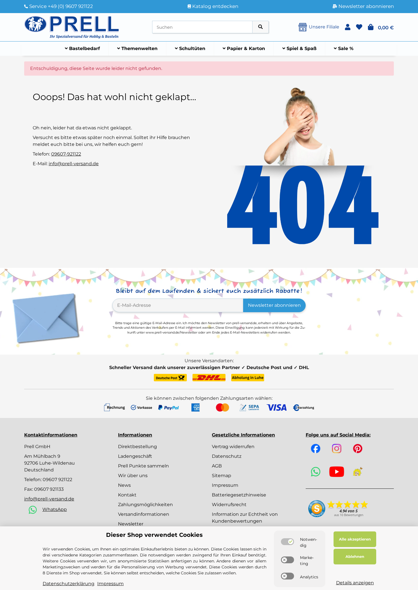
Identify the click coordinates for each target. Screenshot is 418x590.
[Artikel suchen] (260, 27)
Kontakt (127, 495)
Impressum (225, 485)
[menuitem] (82, 49)
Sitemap (221, 475)
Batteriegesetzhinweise (239, 495)
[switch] (287, 541)
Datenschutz (226, 456)
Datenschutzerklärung (68, 583)
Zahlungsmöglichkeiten (145, 504)
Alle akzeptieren (355, 539)
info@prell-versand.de (74, 163)
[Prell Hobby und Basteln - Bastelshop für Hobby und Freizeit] (71, 26)
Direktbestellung (137, 446)
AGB (217, 466)
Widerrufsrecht (229, 504)
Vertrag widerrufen (233, 446)
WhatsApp (54, 509)
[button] (347, 27)
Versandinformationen (143, 514)
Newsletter (130, 524)
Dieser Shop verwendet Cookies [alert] (154, 534)
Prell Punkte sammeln (143, 466)
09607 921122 (57, 479)
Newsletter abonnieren (274, 305)
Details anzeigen (355, 582)
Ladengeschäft (135, 456)
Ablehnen (354, 556)
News (124, 485)
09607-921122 (66, 154)
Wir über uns (133, 475)
